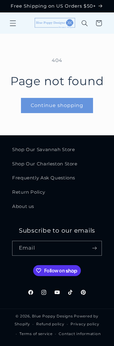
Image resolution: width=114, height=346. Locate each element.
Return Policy (28, 192)
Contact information (80, 334)
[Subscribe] (95, 248)
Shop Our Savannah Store (43, 149)
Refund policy (50, 324)
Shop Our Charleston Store (45, 164)
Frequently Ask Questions (43, 178)
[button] (13, 23)
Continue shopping (57, 105)
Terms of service (36, 334)
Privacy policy (85, 324)
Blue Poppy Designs (52, 316)
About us (23, 206)
